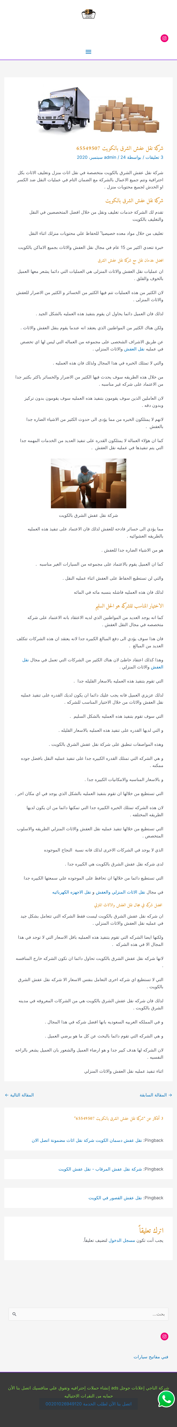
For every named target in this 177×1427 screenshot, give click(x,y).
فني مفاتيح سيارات (151, 1356)
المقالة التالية (19, 1095)
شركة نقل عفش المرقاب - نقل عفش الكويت (100, 1169)
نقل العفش (134, 349)
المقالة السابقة (156, 1095)
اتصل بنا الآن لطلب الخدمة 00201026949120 (89, 1403)
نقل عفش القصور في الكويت (115, 1197)
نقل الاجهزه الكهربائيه (71, 892)
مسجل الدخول (122, 1240)
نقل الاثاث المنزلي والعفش (120, 892)
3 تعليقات (154, 157)
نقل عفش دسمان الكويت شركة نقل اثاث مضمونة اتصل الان (87, 1140)
